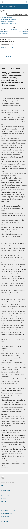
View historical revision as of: (7, 44)
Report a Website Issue (8, 510)
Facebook (6, 56)
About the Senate (6, 504)
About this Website (7, 519)
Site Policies (5, 516)
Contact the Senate (7, 508)
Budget (3, 498)
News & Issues (5, 490)
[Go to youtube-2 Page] (2, 485)
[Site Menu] (26, 2)
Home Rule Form (6, 513)
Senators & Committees (8, 493)
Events (3, 501)
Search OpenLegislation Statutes (18, 14)
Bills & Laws (5, 495)
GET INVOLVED (5, 521)
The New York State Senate (8, 2)
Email (10, 56)
